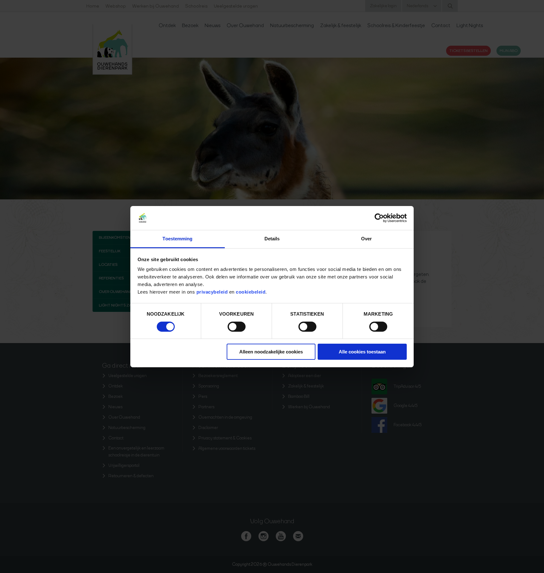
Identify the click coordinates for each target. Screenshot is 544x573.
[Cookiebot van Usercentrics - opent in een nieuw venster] (379, 218)
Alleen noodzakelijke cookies (271, 351)
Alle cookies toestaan (362, 351)
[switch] (237, 327)
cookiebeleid (250, 292)
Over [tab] (366, 238)
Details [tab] (272, 238)
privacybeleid (212, 292)
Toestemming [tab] (177, 238)
